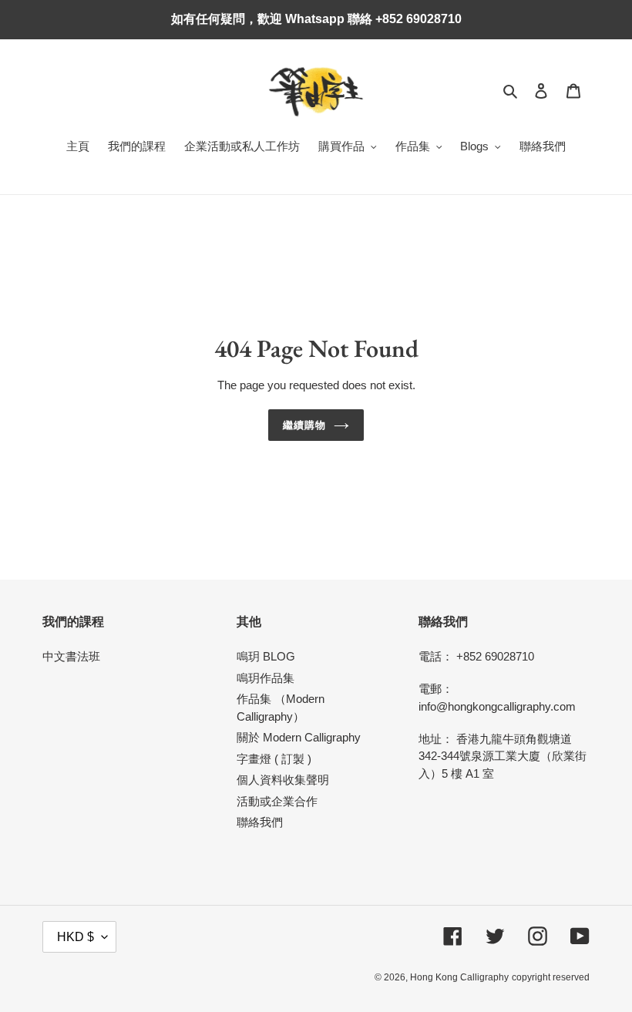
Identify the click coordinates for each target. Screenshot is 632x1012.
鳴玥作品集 (265, 677)
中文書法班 (71, 656)
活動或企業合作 (277, 801)
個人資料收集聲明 (283, 779)
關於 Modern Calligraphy (299, 737)
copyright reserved (551, 977)
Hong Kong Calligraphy (459, 977)
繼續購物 (304, 425)
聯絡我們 (260, 822)
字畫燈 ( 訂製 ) (274, 758)
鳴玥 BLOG (266, 656)
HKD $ (75, 936)
